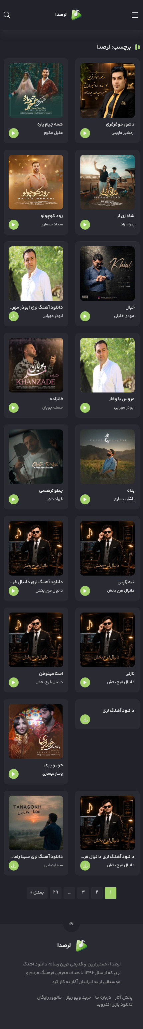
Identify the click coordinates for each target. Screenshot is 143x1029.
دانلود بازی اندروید (114, 1004)
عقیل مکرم (53, 133)
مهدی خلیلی (124, 316)
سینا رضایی (53, 865)
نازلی (130, 673)
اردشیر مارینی (122, 133)
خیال (130, 307)
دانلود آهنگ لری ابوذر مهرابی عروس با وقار (36, 307)
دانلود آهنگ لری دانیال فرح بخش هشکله (36, 582)
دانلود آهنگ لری (118, 710)
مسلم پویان (52, 407)
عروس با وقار (122, 399)
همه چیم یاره (50, 124)
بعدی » (37, 892)
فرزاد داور (55, 499)
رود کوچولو (52, 216)
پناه (131, 490)
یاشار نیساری (124, 499)
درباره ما (103, 997)
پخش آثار (124, 997)
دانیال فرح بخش (121, 591)
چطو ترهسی (51, 490)
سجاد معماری (52, 224)
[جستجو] (7, 15)
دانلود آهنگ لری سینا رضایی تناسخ (36, 857)
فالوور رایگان (49, 997)
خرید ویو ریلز (78, 997)
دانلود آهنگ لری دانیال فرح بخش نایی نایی (107, 857)
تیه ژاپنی (125, 582)
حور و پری (53, 765)
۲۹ (55, 892)
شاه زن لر (126, 216)
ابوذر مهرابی (53, 316)
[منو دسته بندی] (135, 15)
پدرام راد (127, 224)
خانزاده (56, 399)
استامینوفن (51, 673)
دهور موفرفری (120, 124)
